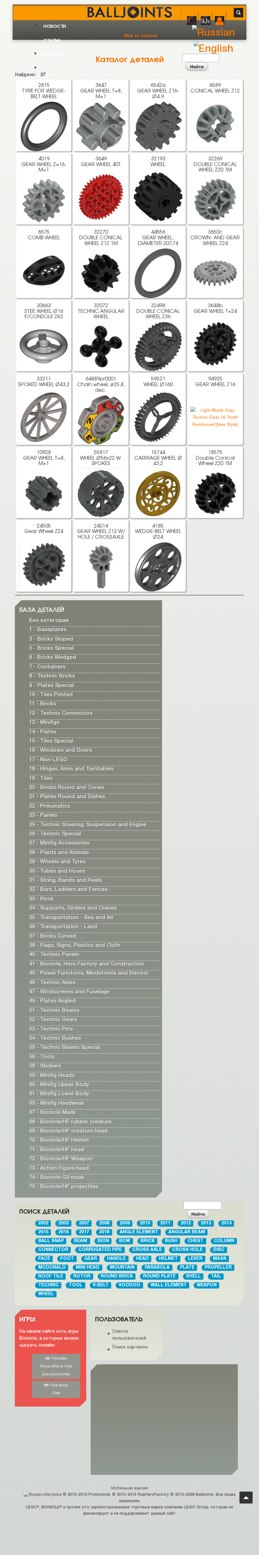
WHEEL (46, 1294)
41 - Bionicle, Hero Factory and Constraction (86, 964)
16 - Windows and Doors (60, 750)
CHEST (195, 1241)
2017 (84, 1232)
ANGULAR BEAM (186, 1232)
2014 (226, 1223)
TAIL (216, 1276)
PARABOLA (157, 1267)
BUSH (171, 1241)
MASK (219, 1259)
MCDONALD (52, 1267)
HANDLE (116, 1259)
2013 (206, 1223)
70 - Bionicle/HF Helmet (59, 1140)
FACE (44, 1259)
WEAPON (207, 1285)
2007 (84, 1223)
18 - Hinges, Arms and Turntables (71, 769)
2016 (63, 1232)
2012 (186, 1223)
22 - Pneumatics (49, 806)
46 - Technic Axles (52, 982)
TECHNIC (48, 1285)
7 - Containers (47, 667)
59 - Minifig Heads (52, 1075)
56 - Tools (41, 1057)
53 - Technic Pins (51, 1029)
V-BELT (101, 1285)
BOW (124, 1241)
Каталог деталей (129, 58)
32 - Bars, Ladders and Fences (68, 890)
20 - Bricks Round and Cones (66, 787)
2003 (63, 1223)
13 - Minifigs (44, 723)
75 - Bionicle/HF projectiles (63, 1187)
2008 (104, 1223)
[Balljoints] (129, 7)
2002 (43, 1223)
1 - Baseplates (47, 630)
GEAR (90, 1259)
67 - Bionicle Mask (52, 1112)
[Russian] (213, 33)
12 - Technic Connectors (60, 713)
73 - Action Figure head (59, 1168)
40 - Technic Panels (54, 955)
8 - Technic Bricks (52, 676)
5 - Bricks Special (51, 648)
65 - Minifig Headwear (56, 1103)
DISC (219, 1250)
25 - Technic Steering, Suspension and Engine (87, 824)
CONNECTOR (53, 1250)
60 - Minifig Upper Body (59, 1084)
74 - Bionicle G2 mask (56, 1177)
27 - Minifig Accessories (59, 843)
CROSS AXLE (147, 1250)
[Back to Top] (246, 1498)
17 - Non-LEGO (48, 759)
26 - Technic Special (55, 834)
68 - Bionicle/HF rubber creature (70, 1122)
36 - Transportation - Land (63, 927)
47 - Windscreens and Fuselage (69, 992)
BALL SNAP (51, 1241)
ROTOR (81, 1276)
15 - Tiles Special (51, 741)
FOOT (67, 1259)
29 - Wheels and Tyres (57, 862)
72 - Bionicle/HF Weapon (61, 1159)
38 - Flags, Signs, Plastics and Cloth (74, 945)
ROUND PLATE (159, 1276)
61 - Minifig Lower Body (59, 1094)
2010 (145, 1223)
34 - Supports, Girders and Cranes (73, 908)
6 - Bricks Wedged (52, 657)
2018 (104, 1232)
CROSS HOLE (187, 1250)
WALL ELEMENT (169, 1285)
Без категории (49, 620)
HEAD (142, 1259)
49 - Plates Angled (52, 1001)
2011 (165, 1223)
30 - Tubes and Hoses (57, 871)
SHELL (193, 1276)
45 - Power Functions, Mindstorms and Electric (88, 973)
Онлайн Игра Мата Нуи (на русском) (56, 1366)
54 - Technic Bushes (55, 1038)
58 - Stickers (45, 1066)
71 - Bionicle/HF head (56, 1149)
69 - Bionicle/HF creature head (68, 1131)
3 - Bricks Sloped (51, 639)
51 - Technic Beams (54, 1010)
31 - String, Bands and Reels (65, 880)
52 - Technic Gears (53, 1020)
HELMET (168, 1259)
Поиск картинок (130, 1347)
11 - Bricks (42, 704)
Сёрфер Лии (58, 1389)
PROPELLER (218, 1267)
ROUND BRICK (117, 1276)
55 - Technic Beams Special (64, 1047)
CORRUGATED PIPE (100, 1250)
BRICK (148, 1241)
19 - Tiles (40, 778)
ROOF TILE (50, 1276)
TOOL (75, 1285)
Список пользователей (129, 1335)
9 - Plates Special (51, 685)
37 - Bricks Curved (52, 936)
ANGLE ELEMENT (139, 1232)
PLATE (187, 1267)
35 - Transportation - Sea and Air (71, 917)
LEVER (195, 1259)
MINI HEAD (87, 1267)
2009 (125, 1223)
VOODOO (129, 1285)
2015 (43, 1232)
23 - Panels (43, 815)
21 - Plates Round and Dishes (67, 797)
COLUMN (224, 1241)
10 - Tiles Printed (51, 694)
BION (103, 1241)
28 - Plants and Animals (59, 852)
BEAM (80, 1241)
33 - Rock (41, 899)
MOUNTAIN (122, 1267)
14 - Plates (42, 732)
